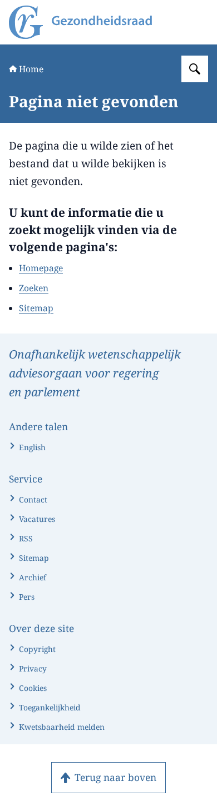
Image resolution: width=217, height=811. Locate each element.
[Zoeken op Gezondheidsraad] (194, 69)
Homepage (41, 268)
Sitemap (36, 308)
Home (31, 69)
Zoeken (33, 288)
